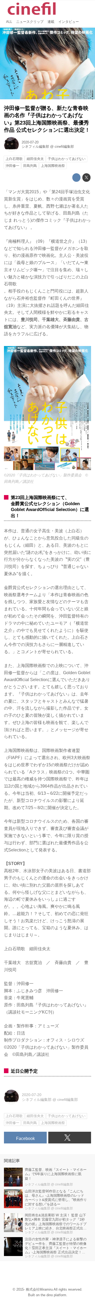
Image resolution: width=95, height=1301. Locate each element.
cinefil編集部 (64, 147)
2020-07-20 (30, 142)
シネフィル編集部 (35, 147)
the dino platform (53, 1295)
